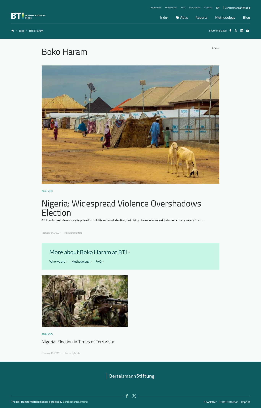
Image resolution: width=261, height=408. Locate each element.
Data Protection (229, 401)
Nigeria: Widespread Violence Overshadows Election (121, 208)
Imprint (245, 401)
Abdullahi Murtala (73, 233)
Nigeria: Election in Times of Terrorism (78, 341)
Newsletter (210, 401)
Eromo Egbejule (72, 353)
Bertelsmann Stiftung (75, 401)
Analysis (47, 191)
